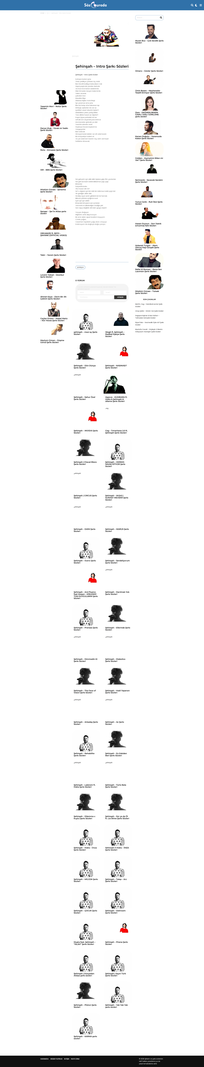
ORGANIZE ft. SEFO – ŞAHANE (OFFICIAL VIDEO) (53, 234)
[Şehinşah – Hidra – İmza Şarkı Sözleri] (86, 835)
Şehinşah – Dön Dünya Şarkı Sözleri (85, 366)
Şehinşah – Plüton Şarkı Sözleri (85, 1006)
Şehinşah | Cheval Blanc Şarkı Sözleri (85, 463)
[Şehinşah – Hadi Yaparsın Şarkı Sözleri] (118, 677)
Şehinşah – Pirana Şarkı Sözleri (116, 943)
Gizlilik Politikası (56, 1059)
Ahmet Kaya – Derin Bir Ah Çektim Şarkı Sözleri (53, 298)
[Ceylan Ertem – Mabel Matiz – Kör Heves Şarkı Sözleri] (54, 309)
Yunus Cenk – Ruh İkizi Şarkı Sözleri (149, 203)
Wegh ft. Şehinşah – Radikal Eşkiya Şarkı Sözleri (115, 334)
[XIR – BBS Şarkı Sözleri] (54, 161)
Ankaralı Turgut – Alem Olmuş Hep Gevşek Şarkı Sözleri (147, 247)
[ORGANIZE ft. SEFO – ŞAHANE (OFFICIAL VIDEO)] (54, 224)
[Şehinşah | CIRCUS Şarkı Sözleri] (86, 482)
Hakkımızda (44, 1059)
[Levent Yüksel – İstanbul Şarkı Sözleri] (54, 266)
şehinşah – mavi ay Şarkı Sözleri (85, 333)
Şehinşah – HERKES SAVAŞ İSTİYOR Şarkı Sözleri (115, 464)
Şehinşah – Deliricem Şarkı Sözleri (115, 912)
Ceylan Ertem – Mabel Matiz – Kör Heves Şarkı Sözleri (54, 319)
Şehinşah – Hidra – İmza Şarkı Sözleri (85, 849)
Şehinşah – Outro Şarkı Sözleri (85, 561)
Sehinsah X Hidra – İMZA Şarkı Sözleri (117, 849)
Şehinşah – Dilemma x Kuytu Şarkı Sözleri (84, 817)
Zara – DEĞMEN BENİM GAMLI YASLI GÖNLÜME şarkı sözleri (147, 114)
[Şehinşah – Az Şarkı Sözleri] (118, 709)
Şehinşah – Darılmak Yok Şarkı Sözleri (117, 593)
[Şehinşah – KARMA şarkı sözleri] (86, 1023)
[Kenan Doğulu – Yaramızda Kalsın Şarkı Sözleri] (149, 127)
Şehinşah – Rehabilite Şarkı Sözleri (84, 754)
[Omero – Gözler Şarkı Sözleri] (149, 57)
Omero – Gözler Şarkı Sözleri (149, 71)
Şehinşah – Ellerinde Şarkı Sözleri (117, 629)
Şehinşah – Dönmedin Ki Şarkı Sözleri (85, 660)
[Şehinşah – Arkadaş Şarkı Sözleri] (86, 709)
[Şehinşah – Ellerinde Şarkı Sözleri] (118, 614)
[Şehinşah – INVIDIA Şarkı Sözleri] (86, 417)
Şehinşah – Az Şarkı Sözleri (114, 723)
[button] (192, 5)
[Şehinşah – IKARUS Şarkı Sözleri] (118, 516)
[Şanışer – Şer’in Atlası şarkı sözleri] (54, 202)
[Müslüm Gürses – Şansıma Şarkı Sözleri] (54, 180)
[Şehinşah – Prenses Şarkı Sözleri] (86, 614)
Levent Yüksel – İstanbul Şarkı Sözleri (52, 276)
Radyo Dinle (75, 1059)
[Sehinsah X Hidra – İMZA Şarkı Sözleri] (118, 835)
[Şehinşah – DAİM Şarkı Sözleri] (86, 516)
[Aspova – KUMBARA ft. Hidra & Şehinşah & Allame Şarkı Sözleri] (118, 384)
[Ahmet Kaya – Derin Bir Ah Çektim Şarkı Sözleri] (54, 288)
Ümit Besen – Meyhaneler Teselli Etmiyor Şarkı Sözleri (148, 92)
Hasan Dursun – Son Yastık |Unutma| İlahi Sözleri (148, 225)
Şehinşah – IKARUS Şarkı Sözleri (117, 530)
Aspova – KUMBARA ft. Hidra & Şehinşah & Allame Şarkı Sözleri (116, 399)
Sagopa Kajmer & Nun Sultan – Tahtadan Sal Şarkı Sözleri (147, 316)
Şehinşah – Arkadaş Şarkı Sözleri (86, 723)
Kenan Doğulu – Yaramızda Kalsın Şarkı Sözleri (148, 137)
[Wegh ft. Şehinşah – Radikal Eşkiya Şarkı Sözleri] (118, 319)
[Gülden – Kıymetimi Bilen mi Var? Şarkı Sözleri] (149, 149)
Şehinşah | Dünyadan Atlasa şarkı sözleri (84, 974)
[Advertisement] (102, 160)
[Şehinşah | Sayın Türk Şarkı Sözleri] (118, 960)
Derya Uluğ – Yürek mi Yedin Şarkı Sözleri (54, 129)
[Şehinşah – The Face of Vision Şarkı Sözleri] (86, 677)
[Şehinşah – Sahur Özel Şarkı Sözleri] (86, 384)
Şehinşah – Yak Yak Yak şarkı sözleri (116, 1006)
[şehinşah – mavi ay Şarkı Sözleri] (86, 319)
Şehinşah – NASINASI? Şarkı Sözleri (116, 366)
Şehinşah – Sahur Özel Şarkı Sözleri (84, 398)
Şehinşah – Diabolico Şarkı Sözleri (115, 660)
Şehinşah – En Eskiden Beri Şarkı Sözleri (116, 754)
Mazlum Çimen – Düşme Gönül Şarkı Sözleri (52, 341)
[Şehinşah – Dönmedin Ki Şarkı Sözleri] (86, 646)
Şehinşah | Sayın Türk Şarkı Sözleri (115, 974)
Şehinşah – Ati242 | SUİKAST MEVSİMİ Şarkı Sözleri (116, 497)
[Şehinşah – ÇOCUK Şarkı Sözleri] (86, 897)
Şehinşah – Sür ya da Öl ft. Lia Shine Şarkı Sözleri (117, 817)
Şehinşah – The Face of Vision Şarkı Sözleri (85, 691)
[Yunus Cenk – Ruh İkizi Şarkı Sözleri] (149, 193)
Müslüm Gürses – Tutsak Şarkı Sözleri (147, 292)
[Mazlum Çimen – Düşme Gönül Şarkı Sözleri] (54, 331)
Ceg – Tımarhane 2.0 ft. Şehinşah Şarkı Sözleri (116, 432)
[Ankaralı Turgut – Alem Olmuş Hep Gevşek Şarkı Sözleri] (149, 236)
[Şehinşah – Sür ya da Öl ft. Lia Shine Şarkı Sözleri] (118, 803)
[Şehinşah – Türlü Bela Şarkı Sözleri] (118, 772)
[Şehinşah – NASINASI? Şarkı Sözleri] (118, 353)
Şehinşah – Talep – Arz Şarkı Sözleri (116, 880)
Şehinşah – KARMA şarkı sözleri (85, 1037)
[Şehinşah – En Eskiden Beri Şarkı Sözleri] (118, 740)
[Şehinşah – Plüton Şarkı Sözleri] (86, 992)
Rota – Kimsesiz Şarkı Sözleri (54, 150)
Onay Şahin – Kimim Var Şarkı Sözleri (149, 311)
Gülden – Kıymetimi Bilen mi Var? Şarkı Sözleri (149, 159)
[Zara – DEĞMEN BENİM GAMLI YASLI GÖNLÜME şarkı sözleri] (149, 103)
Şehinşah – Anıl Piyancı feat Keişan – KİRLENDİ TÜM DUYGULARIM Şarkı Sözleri (86, 595)
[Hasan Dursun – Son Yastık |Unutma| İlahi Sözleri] (149, 215)
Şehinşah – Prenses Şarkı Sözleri (86, 629)
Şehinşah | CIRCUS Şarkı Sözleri (85, 496)
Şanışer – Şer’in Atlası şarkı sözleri (53, 212)
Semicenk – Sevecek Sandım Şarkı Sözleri (149, 181)
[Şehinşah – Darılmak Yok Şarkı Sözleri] (118, 579)
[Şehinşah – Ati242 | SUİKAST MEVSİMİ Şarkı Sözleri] (118, 482)
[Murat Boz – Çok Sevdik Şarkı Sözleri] (149, 32)
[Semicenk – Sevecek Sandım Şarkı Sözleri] (149, 171)
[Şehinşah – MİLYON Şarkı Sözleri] (86, 866)
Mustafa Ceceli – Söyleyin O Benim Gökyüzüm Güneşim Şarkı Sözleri (149, 330)
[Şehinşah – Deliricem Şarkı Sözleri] (118, 897)
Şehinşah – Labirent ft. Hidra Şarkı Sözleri (84, 786)
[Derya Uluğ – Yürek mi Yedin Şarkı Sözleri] (54, 119)
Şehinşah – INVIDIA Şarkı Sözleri (86, 432)
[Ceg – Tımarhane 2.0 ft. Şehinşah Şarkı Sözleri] (118, 417)
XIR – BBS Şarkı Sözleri (51, 170)
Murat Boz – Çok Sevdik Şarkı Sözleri (149, 42)
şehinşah (80, 267)
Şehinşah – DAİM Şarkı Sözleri (84, 530)
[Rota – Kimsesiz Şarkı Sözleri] (54, 141)
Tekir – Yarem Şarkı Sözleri (53, 255)
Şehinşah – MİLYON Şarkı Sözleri (86, 880)
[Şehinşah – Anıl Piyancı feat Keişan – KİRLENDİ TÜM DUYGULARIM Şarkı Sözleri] (86, 579)
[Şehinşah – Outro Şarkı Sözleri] (86, 547)
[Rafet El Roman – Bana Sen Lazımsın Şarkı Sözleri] (149, 260)
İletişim (66, 1059)
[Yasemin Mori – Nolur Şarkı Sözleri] (54, 97)
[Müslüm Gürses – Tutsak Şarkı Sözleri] (149, 282)
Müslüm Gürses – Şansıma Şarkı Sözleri (53, 190)
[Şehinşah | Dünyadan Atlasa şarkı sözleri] (86, 960)
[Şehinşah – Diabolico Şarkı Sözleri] (118, 646)
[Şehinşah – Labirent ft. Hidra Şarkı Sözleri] (86, 772)
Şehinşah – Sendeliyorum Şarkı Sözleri (117, 561)
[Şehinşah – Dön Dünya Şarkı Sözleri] (86, 353)
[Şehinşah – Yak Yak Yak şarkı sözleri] (118, 992)
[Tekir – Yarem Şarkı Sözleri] (54, 246)
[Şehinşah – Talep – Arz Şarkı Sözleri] (118, 866)
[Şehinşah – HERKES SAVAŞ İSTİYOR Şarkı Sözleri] (118, 449)
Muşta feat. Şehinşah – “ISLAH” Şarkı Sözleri (85, 943)
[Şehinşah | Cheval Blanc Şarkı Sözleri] (86, 449)
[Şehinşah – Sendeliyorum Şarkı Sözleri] (118, 547)
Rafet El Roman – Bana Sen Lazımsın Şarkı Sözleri (148, 270)
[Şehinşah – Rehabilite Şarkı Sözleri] (86, 740)
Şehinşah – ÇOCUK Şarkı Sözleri (85, 912)
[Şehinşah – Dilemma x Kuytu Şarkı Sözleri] (86, 803)
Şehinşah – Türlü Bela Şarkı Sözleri (115, 786)
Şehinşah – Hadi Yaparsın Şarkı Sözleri (117, 691)
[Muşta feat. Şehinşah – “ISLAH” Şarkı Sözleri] (86, 929)
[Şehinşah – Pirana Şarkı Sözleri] (118, 929)
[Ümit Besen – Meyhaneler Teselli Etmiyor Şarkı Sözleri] (149, 81)
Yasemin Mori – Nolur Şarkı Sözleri (53, 107)
